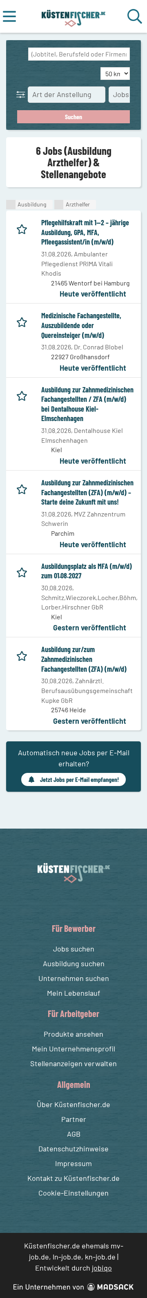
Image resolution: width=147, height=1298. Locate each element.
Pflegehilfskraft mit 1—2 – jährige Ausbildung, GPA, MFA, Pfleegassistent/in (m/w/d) (85, 232)
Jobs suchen (73, 948)
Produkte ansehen (73, 1033)
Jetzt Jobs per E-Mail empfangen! (79, 779)
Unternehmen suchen (73, 978)
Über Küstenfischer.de (73, 1104)
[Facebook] (67, 902)
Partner (73, 1119)
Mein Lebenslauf (73, 992)
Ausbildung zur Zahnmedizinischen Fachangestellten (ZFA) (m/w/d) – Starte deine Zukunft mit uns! (87, 492)
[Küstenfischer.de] (74, 16)
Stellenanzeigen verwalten (73, 1063)
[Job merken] (23, 227)
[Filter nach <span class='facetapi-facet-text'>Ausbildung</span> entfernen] (11, 204)
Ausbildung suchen (74, 963)
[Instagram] (82, 902)
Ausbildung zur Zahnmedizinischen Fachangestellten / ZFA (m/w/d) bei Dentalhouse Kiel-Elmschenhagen (87, 404)
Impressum (73, 1163)
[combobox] (79, 54)
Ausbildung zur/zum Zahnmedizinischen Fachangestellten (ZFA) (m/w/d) (84, 659)
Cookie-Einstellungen (73, 1192)
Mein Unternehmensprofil (73, 1048)
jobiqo (102, 1267)
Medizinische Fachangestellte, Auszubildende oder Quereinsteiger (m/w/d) (81, 325)
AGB (73, 1133)
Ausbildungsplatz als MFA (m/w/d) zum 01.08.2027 (86, 571)
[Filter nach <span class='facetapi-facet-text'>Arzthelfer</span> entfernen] (59, 204)
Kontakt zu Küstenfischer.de (73, 1177)
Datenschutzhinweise (73, 1148)
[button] (22, 94)
